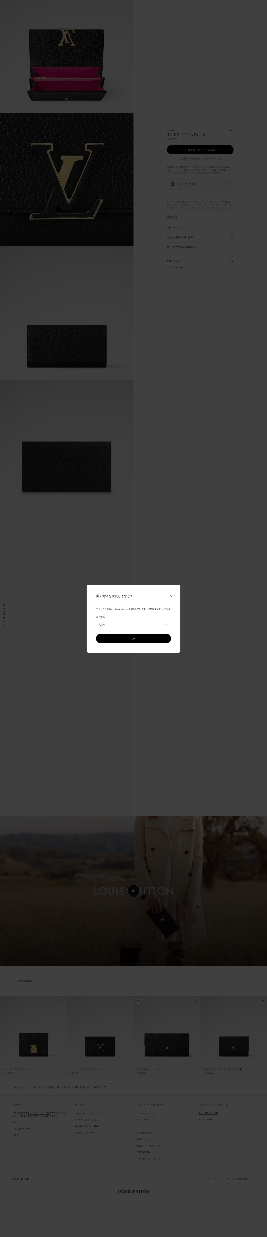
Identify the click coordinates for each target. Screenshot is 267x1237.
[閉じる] (171, 595)
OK (133, 638)
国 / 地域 (100, 616)
